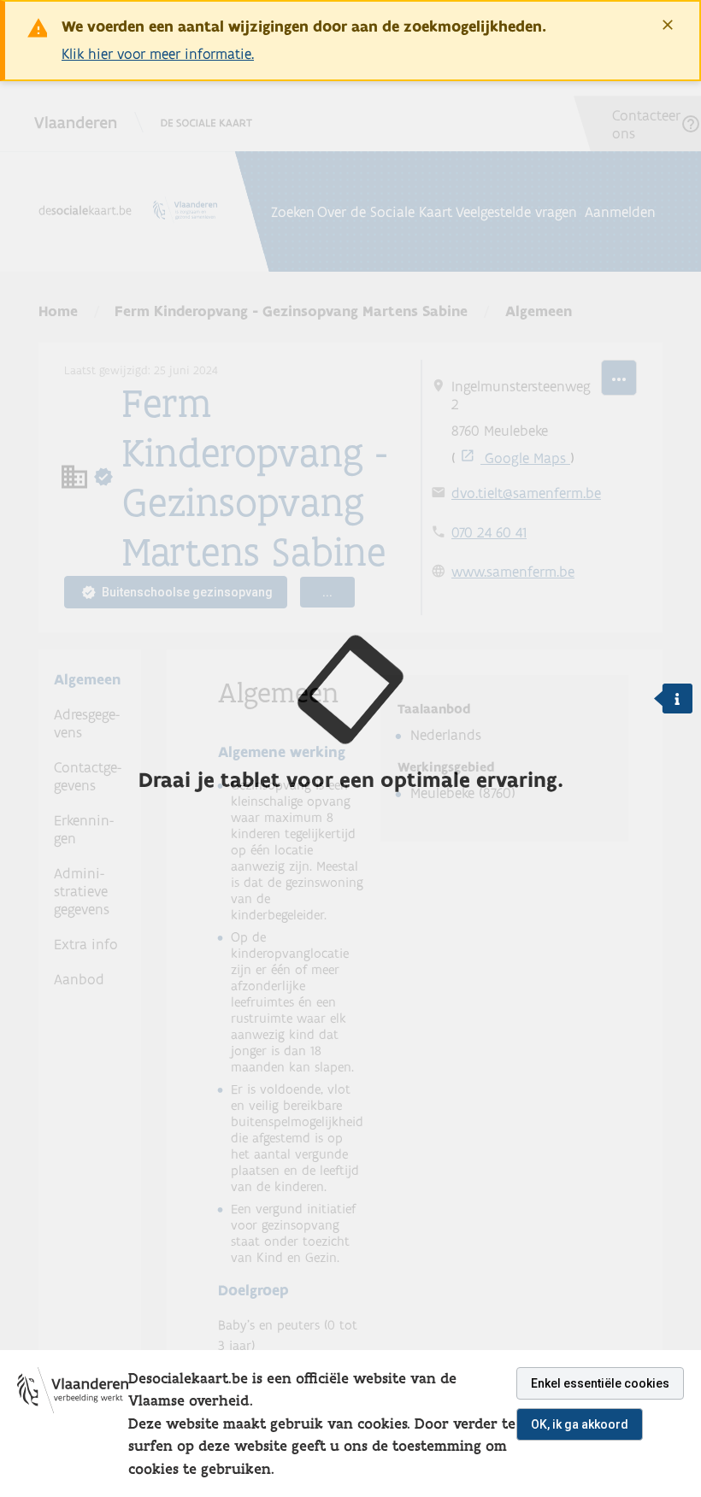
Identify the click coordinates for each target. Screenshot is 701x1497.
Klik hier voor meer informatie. (158, 53)
